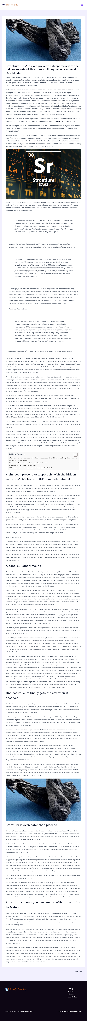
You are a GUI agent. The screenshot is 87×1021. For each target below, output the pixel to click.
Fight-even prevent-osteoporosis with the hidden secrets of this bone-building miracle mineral (43, 458)
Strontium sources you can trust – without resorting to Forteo (32, 468)
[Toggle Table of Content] (74, 455)
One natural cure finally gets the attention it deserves (29, 463)
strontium (9, 443)
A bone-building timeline (19, 460)
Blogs (71, 989)
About (71, 994)
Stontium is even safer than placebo (23, 465)
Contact (71, 991)
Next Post (80, 972)
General (10, 73)
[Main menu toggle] (82, 5)
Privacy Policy (71, 997)
